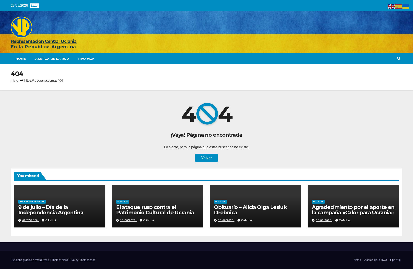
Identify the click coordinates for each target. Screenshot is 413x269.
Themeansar (87, 259)
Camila (50, 220)
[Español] (398, 6)
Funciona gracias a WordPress (30, 259)
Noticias (122, 201)
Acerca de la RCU (52, 59)
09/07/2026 (30, 220)
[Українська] (406, 6)
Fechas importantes (32, 201)
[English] (391, 6)
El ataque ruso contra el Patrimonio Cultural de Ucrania (155, 210)
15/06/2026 (128, 220)
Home (20, 59)
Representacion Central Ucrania (44, 41)
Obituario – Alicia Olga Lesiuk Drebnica (250, 210)
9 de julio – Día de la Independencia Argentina (50, 210)
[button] (399, 58)
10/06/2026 (324, 220)
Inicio (14, 80)
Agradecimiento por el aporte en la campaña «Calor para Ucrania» (353, 210)
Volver (206, 158)
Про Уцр (86, 59)
